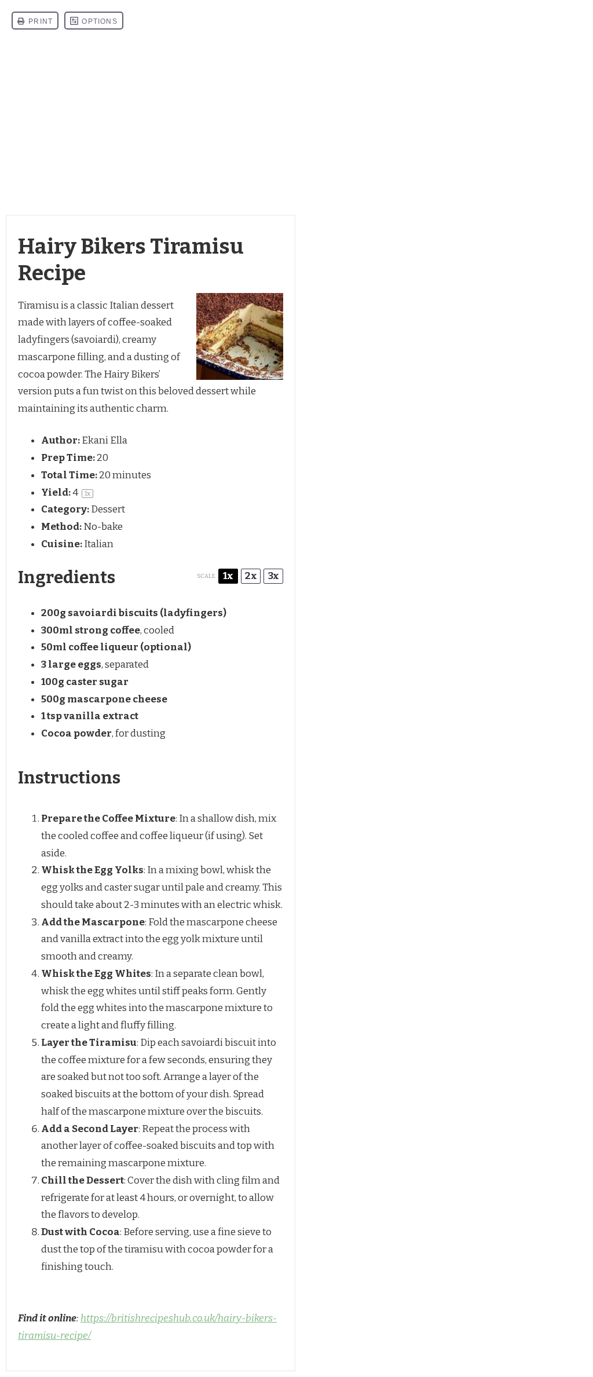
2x (251, 576)
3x (273, 576)
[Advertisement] (296, 128)
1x (228, 576)
